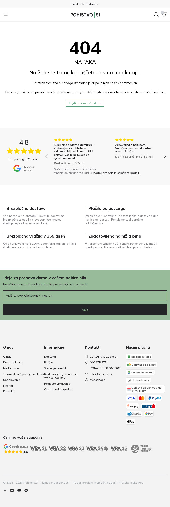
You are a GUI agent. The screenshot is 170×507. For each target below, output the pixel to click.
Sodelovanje (11, 380)
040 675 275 (98, 362)
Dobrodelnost (12, 362)
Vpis (85, 310)
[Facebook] (6, 490)
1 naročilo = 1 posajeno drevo (23, 374)
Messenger (97, 380)
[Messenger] (27, 490)
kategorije (102, 92)
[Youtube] (20, 490)
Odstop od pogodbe (58, 389)
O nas (7, 357)
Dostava (50, 357)
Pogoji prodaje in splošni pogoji (94, 482)
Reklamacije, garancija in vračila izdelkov (61, 376)
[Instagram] (13, 490)
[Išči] (156, 15)
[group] (75, 151)
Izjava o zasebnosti (55, 482)
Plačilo (48, 362)
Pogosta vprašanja (57, 383)
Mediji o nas (11, 368)
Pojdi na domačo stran (85, 103)
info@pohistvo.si (101, 374)
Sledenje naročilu (55, 368)
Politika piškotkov (131, 482)
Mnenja (8, 385)
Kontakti (8, 391)
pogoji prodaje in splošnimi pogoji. (117, 173)
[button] (85, 4)
